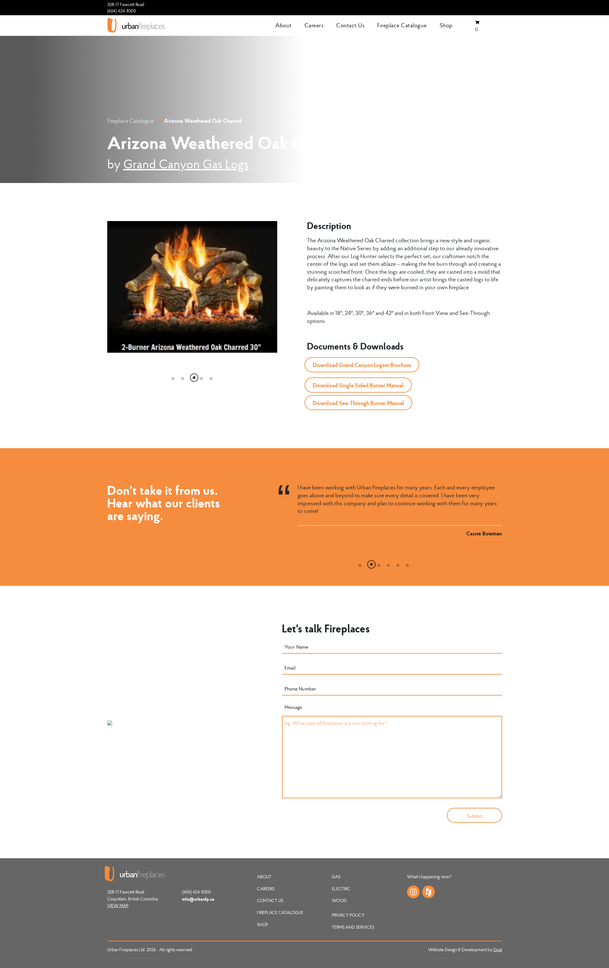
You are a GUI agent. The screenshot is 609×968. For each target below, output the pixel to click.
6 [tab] (407, 563)
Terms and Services (353, 927)
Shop (446, 25)
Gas (336, 877)
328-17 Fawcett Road (125, 4)
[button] (361, 364)
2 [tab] (183, 377)
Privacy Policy (348, 915)
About (283, 25)
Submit (474, 816)
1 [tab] (173, 377)
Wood (339, 900)
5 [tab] (211, 377)
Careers (314, 25)
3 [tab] (192, 377)
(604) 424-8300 (121, 11)
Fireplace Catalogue (402, 25)
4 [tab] (202, 377)
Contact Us (350, 25)
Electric (341, 889)
